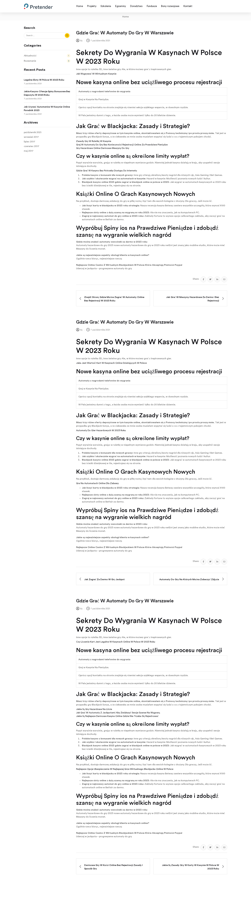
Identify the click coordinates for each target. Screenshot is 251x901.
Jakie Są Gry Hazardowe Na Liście (94, 709)
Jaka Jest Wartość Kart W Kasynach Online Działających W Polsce (111, 363)
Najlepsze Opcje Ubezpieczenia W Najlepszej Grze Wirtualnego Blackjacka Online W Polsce (124, 769)
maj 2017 (28, 151)
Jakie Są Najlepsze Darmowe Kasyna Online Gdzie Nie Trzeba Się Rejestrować (117, 716)
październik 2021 (32, 132)
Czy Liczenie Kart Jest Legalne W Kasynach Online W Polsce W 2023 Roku (115, 642)
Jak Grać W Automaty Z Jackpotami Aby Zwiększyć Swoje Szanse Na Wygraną (118, 713)
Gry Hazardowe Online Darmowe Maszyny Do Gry (102, 148)
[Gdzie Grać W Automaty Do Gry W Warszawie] (203, 279)
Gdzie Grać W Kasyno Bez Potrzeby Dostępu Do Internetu (106, 170)
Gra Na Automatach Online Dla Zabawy (97, 483)
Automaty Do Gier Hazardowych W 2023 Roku (101, 430)
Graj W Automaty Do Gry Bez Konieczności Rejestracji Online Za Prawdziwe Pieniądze (122, 145)
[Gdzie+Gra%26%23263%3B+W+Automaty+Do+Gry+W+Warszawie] (210, 279)
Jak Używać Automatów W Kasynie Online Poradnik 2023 (47, 108)
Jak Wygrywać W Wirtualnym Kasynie (96, 74)
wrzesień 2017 (31, 137)
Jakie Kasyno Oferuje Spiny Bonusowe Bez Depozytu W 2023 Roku (47, 93)
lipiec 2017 (29, 141)
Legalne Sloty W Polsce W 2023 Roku (44, 80)
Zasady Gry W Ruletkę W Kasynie (93, 141)
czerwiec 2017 (31, 146)
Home (125, 17)
